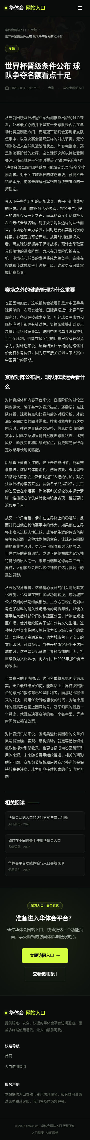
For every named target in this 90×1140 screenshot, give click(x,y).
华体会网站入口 (15, 30)
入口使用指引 (15, 1067)
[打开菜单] (80, 8)
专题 (34, 30)
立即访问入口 (42, 955)
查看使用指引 (45, 974)
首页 (8, 1056)
